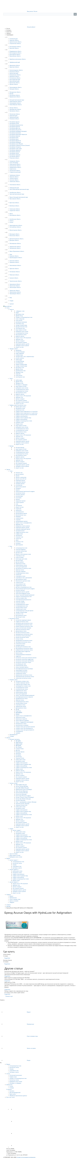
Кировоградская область (16, 257)
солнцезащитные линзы (22, 333)
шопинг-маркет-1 (14, 860)
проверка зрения (20, 483)
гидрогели (18, 656)
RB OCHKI (18, 745)
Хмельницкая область (15, 287)
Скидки (11, 828)
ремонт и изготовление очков (23, 554)
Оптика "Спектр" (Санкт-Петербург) (25, 797)
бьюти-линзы (19, 653)
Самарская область (15, 161)
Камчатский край (14, 73)
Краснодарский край (15, 79)
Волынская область (14, 235)
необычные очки (20, 410)
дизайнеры (18, 350)
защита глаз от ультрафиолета (24, 523)
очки (17, 504)
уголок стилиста (20, 358)
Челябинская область (15, 192)
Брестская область (14, 202)
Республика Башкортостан (16, 125)
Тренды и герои (14, 348)
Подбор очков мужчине (22, 416)
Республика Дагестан (15, 128)
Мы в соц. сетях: (10, 1097)
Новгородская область (15, 103)
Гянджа (11, 300)
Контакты (12, 1091)
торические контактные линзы (23, 678)
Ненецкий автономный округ (17, 100)
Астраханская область (15, 43)
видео (17, 312)
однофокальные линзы (22, 698)
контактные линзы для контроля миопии (26, 657)
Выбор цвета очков (20, 406)
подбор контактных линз (22, 532)
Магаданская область (15, 92)
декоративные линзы (21, 631)
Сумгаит (12, 304)
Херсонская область (15, 286)
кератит (18, 490)
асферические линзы (21, 690)
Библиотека (9, 1084)
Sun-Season (19, 747)
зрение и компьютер (21, 477)
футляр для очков (20, 617)
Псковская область (14, 118)
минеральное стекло (21, 723)
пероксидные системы (21, 670)
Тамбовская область (15, 175)
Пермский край (13, 115)
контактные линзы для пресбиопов (25, 661)
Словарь (12, 736)
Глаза (11, 471)
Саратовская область (15, 164)
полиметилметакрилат (21, 672)
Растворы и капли (14, 1072)
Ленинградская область (16, 87)
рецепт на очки (20, 347)
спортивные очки (20, 555)
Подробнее (7, 958)
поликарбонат (19, 731)
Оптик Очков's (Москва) (22, 792)
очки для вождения (21, 549)
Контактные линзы (14, 618)
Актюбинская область (15, 219)
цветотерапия (19, 544)
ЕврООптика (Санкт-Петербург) (24, 789)
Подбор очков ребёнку (21, 419)
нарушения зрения (20, 482)
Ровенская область (14, 275)
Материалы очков (20, 408)
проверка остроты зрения (22, 345)
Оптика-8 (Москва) (20, 800)
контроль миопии (20, 494)
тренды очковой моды (21, 325)
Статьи (8, 1073)
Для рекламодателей (15, 1092)
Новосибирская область (16, 104)
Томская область (14, 178)
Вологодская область (15, 54)
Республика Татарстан (15, 147)
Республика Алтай (14, 123)
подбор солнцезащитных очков (24, 767)
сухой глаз (18, 538)
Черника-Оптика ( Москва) (22, 803)
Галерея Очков (19, 748)
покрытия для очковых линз (23, 684)
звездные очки (19, 372)
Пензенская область (15, 114)
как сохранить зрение (21, 342)
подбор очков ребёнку (21, 766)
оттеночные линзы (20, 643)
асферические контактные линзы (24, 650)
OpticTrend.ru (19, 742)
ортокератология (20, 530)
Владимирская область (15, 51)
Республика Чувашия (15, 155)
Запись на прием (14, 901)
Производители (13, 734)
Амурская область (14, 40)
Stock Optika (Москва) (21, 784)
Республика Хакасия (15, 151)
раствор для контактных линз (23, 646)
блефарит (18, 516)
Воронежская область (15, 56)
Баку (11, 297)
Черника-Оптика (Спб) (21, 805)
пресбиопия (19, 505)
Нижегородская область (16, 101)
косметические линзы (21, 665)
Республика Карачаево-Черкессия (18, 134)
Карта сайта (13, 1094)
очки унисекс (19, 320)
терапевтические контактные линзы (25, 676)
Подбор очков (13, 1077)
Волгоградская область (15, 53)
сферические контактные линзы (24, 675)
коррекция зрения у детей (22, 344)
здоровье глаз (19, 339)
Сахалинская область (15, 166)
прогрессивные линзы (21, 607)
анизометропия (20, 512)
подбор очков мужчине (21, 763)
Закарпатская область (15, 246)
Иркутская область (14, 67)
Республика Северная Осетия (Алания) (20, 145)
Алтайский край (14, 38)
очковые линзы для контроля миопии (25, 726)
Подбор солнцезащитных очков (24, 421)
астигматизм (19, 485)
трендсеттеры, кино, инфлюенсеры (25, 356)
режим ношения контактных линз (24, 626)
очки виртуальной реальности (23, 599)
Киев (11, 254)
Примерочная (13, 897)
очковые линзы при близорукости (24, 728)
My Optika (18, 741)
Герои (11, 378)
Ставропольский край (15, 172)
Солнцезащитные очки (15, 1066)
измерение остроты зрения (23, 526)
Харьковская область (15, 284)
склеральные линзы (21, 673)
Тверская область (14, 176)
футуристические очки (21, 326)
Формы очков (19, 424)
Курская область (14, 84)
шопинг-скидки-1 (17, 830)
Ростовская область (15, 156)
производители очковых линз (23, 686)
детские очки (19, 552)
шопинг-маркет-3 (14, 882)
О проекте (9, 1089)
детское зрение (20, 474)
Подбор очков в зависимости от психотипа (27, 411)
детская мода (19, 560)
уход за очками (20, 557)
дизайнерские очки (20, 370)
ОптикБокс (18, 755)
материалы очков (20, 761)
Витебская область (14, 206)
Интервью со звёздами (21, 384)
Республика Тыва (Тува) (16, 148)
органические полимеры (22, 725)
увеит (17, 540)
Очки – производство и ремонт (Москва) (26, 802)
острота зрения (20, 502)
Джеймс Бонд (19, 315)
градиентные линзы (21, 585)
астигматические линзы (22, 689)
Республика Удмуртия (15, 150)
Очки (11, 546)
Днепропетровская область (16, 238)
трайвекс (18, 733)
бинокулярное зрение (21, 513)
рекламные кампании (21, 322)
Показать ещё (9, 996)
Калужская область (14, 71)
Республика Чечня (14, 153)
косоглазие (18, 497)
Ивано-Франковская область (17, 251)
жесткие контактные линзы (22, 632)
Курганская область (15, 82)
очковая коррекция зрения (22, 683)
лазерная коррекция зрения (23, 529)
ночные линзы (19, 639)
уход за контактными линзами (23, 628)
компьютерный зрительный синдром (25, 491)
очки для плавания (20, 571)
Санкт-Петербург (14, 162)
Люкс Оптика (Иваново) (22, 791)
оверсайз (18, 373)
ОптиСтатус (19, 756)
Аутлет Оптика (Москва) (22, 786)
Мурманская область (15, 96)
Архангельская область (15, 42)
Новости (12, 309)
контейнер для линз (21, 664)
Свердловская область (15, 167)
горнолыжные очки (20, 584)
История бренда (20, 447)
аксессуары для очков (21, 559)
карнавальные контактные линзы (24, 634)
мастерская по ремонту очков (23, 568)
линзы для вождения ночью (23, 593)
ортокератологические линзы (23, 642)
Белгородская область (15, 46)
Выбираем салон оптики (16, 857)
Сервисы (8, 894)
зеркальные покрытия (21, 719)
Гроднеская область (15, 210)
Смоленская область (15, 170)
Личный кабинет (31, 27)
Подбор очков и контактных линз (18, 405)
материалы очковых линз (22, 681)
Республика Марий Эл (15, 140)
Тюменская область (15, 181)
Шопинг (8, 737)
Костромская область (15, 78)
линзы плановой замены (22, 667)
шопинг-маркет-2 (14, 869)
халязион (18, 543)
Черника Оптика (20, 758)
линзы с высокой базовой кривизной (25, 595)
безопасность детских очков (23, 581)
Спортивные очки (14, 1070)
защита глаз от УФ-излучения (23, 337)
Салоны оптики (13, 783)
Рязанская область (14, 158)
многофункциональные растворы (24, 668)
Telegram (12, 902)
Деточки (18, 750)
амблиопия (18, 510)
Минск (11, 213)
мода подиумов (20, 353)
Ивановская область (15, 65)
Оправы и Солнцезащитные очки (18, 1078)
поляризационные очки (22, 606)
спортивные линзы (20, 576)
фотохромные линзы (21, 334)
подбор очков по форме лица (23, 764)
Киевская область (14, 256)
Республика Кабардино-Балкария (18, 131)
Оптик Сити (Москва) (21, 794)
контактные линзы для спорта (23, 662)
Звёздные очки (19, 383)
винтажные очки (20, 314)
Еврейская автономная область (18, 59)
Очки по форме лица (15, 899)
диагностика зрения (21, 486)
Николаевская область (15, 265)
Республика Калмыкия (15, 133)
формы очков (19, 769)
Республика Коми (14, 137)
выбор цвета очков (20, 759)
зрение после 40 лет (21, 479)
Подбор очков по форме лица (23, 417)
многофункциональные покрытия (24, 697)
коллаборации (19, 363)
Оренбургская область (15, 109)
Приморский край (14, 117)
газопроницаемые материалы (23, 654)
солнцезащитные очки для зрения (24, 610)
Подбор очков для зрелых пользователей (26, 414)
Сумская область (14, 278)
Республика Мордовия (15, 142)
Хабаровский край (14, 187)
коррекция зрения (20, 480)
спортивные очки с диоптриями (24, 577)
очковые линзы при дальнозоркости (25, 730)
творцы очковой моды (21, 364)
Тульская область (14, 180)
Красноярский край (14, 81)
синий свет (18, 508)
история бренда (20, 361)
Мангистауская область (15, 230)
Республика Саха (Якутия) (16, 144)
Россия (32, 11)
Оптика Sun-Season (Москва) (23, 799)
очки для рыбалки (20, 603)
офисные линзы (20, 570)
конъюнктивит (19, 496)
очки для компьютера (21, 551)
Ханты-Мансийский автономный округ (19, 189)
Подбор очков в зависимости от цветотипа (26, 413)
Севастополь (13, 169)
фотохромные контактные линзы (24, 648)
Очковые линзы (13, 679)
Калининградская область (16, 70)
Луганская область (14, 260)
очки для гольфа (20, 601)
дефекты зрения (20, 336)
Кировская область (14, 76)
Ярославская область (15, 198)
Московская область (15, 95)
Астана (11, 222)
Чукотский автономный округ (17, 194)
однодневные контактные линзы (24, 640)
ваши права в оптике (21, 330)
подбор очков (19, 533)
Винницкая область (14, 234)
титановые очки (20, 323)
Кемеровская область (15, 75)
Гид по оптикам (13, 853)
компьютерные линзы (21, 565)
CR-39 (17, 709)
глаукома (18, 519)
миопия (18, 499)
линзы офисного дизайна (22, 720)
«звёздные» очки (20, 311)
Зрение (8, 469)
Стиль (7, 308)
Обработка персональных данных (18, 1095)
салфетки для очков (21, 609)
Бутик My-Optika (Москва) (22, 788)
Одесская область (14, 268)
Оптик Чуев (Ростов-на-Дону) (23, 795)
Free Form (18, 711)
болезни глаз (19, 472)
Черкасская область (15, 290)
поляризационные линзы (22, 389)
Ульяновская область (15, 184)
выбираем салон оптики (22, 331)
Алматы (12, 220)
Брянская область (14, 48)
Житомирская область (15, 243)
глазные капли (19, 518)
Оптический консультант (16, 1075)
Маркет (8, 858)
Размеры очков (20, 422)
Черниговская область (15, 292)
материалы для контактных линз (24, 623)
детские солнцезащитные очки (23, 587)
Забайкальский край (15, 62)
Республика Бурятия (15, 126)
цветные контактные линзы (23, 629)
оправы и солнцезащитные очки (24, 317)
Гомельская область (15, 209)
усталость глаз (19, 541)
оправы (14, 864)
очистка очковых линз (21, 598)
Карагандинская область (16, 225)
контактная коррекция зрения (23, 620)
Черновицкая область (15, 293)
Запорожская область (15, 248)
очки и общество (20, 319)
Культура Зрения (20, 752)
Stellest (17, 714)
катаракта (18, 488)
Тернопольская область (16, 281)
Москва (11, 93)
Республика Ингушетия (15, 129)
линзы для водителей (21, 566)
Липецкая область (14, 89)
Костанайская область (15, 227)
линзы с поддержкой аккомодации (24, 722)
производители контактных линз (24, 624)
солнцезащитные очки (21, 548)
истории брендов (20, 352)
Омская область (14, 107)
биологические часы (21, 515)
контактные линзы (20, 493)
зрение (17, 475)
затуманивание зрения (22, 521)
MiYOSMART (19, 712)
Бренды (12, 446)
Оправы (12, 1069)
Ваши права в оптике (15, 855)
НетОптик (18, 753)
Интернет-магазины (15, 739)
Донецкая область (14, 240)
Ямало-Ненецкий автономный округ (19, 197)
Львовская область (14, 262)
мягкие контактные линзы (22, 637)
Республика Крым (14, 139)
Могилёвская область (15, 215)
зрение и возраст (20, 341)
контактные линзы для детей (23, 635)
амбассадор (19, 359)
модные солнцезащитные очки (24, 596)
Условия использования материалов (26, 1157)
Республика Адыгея (14, 122)
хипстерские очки (20, 328)
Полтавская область (15, 271)
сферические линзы (21, 706)
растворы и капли (17, 868)
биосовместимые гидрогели (23, 651)
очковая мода (19, 355)
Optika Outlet (19, 744)
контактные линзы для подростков (24, 659)
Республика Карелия (15, 136)
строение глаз (19, 537)
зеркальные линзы (20, 563)
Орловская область (14, 111)
